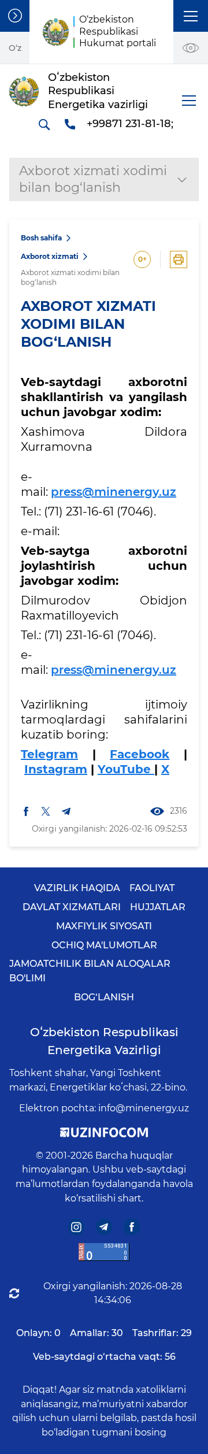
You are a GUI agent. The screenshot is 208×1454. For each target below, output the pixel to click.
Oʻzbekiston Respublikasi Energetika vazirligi (104, 1041)
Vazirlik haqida (77, 887)
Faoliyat (151, 887)
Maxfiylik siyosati (104, 926)
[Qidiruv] (44, 124)
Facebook (139, 754)
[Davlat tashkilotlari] (14, 16)
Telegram (49, 754)
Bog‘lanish (104, 997)
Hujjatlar (157, 907)
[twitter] (45, 810)
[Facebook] (132, 1226)
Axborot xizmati (50, 256)
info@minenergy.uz (143, 1108)
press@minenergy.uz (113, 492)
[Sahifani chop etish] (178, 259)
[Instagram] (76, 1226)
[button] (190, 16)
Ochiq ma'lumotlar (104, 945)
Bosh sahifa (41, 237)
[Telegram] (104, 1226)
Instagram (55, 769)
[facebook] (26, 810)
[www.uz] (104, 1252)
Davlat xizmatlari (72, 907)
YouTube (126, 769)
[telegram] (66, 811)
